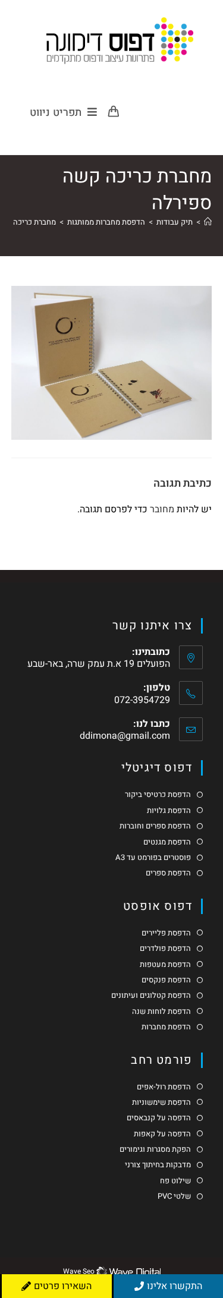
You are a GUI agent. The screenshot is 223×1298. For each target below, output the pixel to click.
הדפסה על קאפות (162, 1134)
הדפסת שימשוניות (161, 1102)
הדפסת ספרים (168, 873)
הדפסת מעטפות (165, 964)
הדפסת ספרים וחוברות (155, 826)
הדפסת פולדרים (165, 948)
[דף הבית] (208, 222)
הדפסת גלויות (169, 810)
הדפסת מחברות (166, 1027)
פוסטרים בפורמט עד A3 (153, 857)
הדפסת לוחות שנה (161, 1011)
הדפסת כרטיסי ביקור (158, 794)
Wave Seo (79, 1271)
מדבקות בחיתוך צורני (158, 1165)
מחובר (162, 509)
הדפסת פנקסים (166, 980)
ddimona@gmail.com (125, 736)
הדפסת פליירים (166, 933)
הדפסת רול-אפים (164, 1087)
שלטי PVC (174, 1196)
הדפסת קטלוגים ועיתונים (151, 995)
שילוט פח (175, 1181)
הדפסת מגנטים (167, 842)
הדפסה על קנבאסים (159, 1118)
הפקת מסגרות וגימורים (155, 1149)
